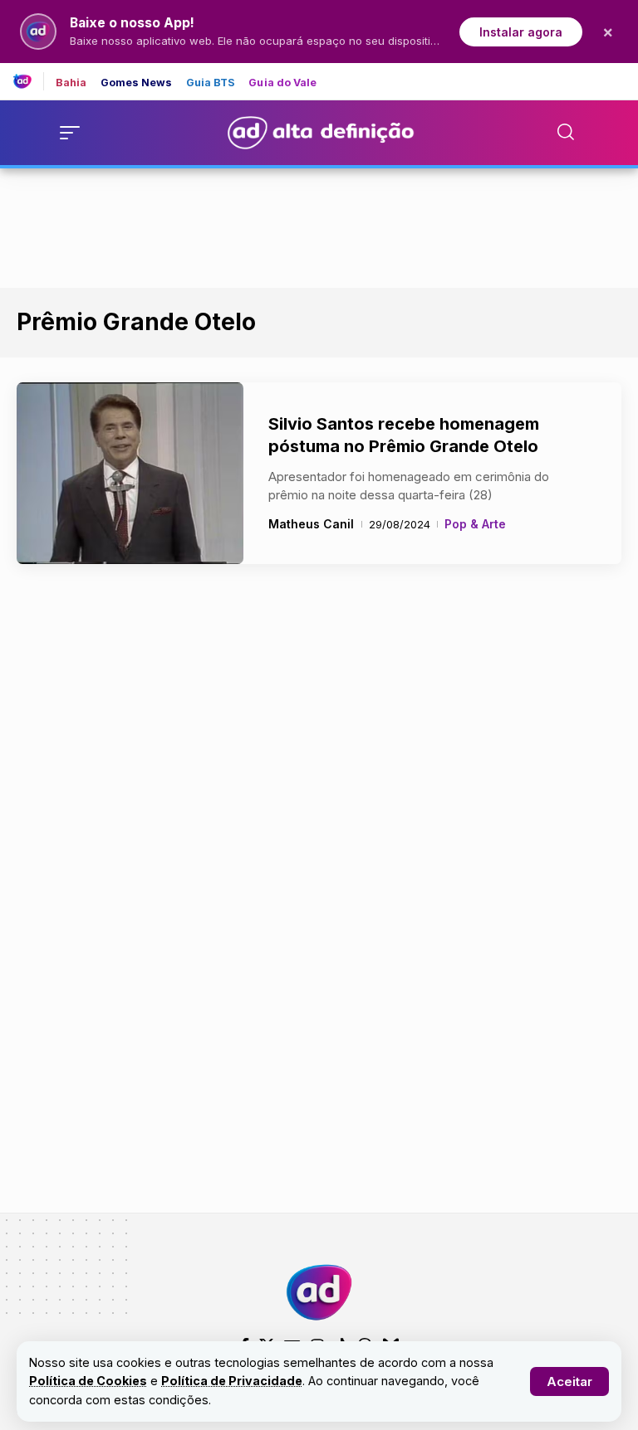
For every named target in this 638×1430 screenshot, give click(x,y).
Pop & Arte (475, 524)
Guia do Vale (282, 83)
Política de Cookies (88, 1381)
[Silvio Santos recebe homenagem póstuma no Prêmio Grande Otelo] (130, 473)
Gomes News (137, 83)
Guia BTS (211, 83)
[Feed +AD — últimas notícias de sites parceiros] (28, 81)
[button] (569, 1381)
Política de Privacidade (231, 1381)
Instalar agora (520, 32)
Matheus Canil (311, 524)
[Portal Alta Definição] (319, 1292)
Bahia (71, 83)
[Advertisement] (319, 224)
